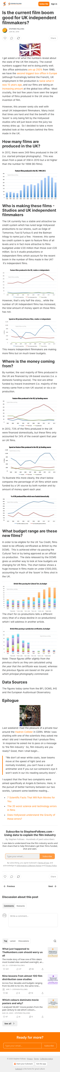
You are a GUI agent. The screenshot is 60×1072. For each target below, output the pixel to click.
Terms (36, 1059)
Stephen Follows (16, 29)
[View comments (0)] (12, 38)
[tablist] (14, 906)
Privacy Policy (51, 865)
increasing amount (12, 88)
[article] (30, 959)
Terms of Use (43, 862)
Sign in (54, 4)
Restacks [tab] (21, 906)
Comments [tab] (9, 906)
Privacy (30, 1059)
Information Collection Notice (29, 865)
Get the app (41, 1064)
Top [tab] (5, 941)
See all (7, 1023)
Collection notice (46, 1059)
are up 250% (35, 69)
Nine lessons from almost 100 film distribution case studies (22, 978)
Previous (11, 886)
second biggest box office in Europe (37, 73)
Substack (18, 1069)
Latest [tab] (13, 941)
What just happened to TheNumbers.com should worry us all (22, 952)
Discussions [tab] (23, 941)
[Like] (5, 38)
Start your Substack (24, 1064)
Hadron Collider (24, 731)
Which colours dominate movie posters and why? (20, 1002)
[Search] (55, 941)
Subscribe (43, 4)
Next (50, 886)
